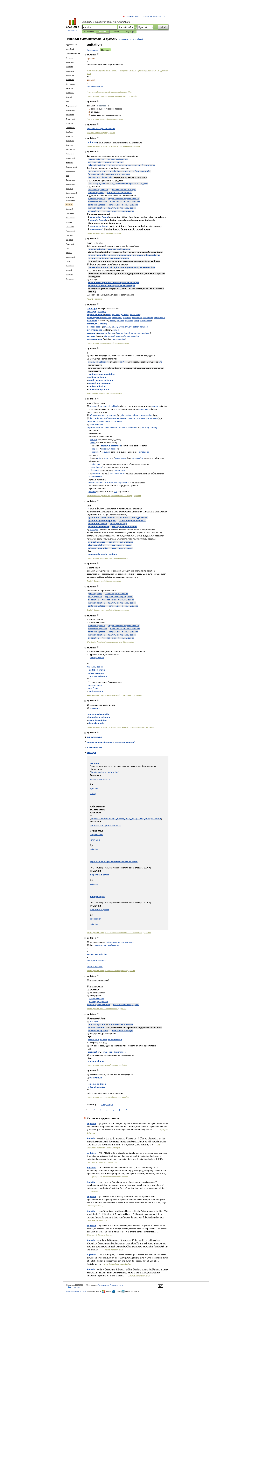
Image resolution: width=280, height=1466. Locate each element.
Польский (69, 189)
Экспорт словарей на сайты (76, 1291)
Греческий (69, 88)
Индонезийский (71, 106)
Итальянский (70, 119)
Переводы (102, 32)
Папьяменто (70, 180)
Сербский (69, 209)
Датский (69, 97)
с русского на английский (131, 39)
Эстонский (70, 279)
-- (109, 496)
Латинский (69, 136)
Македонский (70, 149)
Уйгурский (69, 240)
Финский (69, 253)
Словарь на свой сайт (151, 17)
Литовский (69, 145)
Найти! (163, 27)
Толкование (92, 50)
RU (165, 17)
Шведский (69, 274)
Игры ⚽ (129, 32)
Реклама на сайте (116, 1285)
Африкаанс (70, 71)
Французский (70, 257)
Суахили (69, 222)
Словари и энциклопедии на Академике (106, 21)
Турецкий (69, 235)
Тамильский (70, 231)
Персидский (70, 184)
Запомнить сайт (132, 17)
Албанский (70, 62)
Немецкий (69, 162)
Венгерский (70, 80)
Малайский (70, 154)
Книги (116, 32)
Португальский (71, 193)
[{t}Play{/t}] (98, 54)
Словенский (70, 218)
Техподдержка (103, 1285)
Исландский (70, 110)
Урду (67, 248)
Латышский (70, 141)
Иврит (68, 101)
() (99, 217)
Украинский (70, 244)
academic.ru (72, 31)
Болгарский (70, 75)
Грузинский (70, 93)
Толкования (89, 32)
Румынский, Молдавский (70, 199)
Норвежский (70, 171)
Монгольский (70, 158)
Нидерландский (71, 167)
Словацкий (70, 213)
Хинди (68, 261)
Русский (69, 205)
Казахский (69, 123)
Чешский (69, 270)
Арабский (69, 66)
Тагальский (70, 226)
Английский (70, 49)
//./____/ (126, 818)
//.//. (105, 772)
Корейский (69, 132)
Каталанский (70, 128)
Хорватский (70, 266)
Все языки (69, 58)
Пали (67, 176)
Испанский (70, 114)
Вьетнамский (70, 84)
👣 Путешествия (74, 1287)
